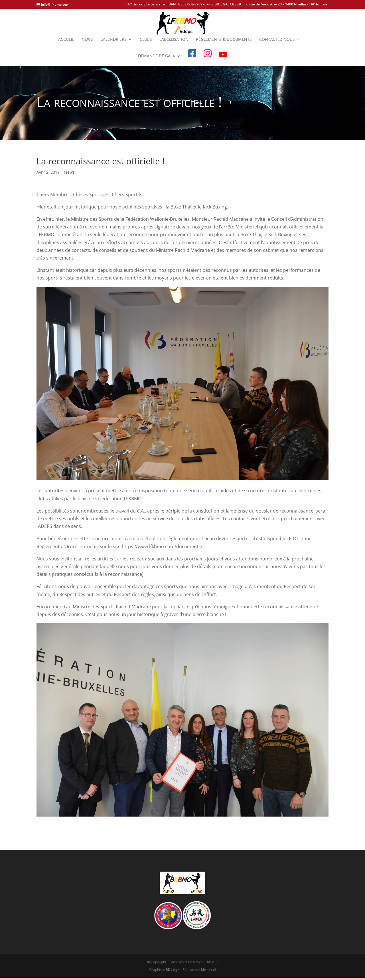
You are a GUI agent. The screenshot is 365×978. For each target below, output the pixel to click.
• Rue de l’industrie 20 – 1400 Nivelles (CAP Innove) (287, 5)
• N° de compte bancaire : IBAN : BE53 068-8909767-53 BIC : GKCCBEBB (183, 5)
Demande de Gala (156, 56)
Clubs (146, 39)
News (87, 39)
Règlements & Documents (224, 39)
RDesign (173, 969)
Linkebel (208, 969)
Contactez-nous (277, 39)
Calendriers (113, 39)
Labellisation (173, 39)
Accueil (66, 39)
